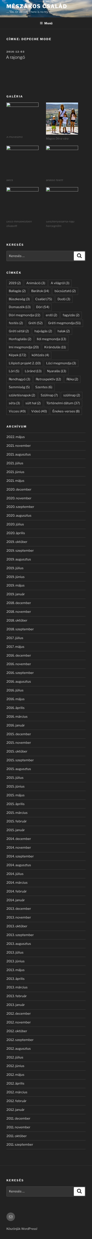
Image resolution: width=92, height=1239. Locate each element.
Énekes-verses (66, 411)
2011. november (18, 1127)
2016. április (15, 708)
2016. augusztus (18, 681)
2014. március (17, 883)
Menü (48, 23)
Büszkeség (19, 299)
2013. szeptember (20, 935)
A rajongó (15, 57)
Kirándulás (55, 347)
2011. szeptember (19, 1144)
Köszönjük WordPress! (21, 1228)
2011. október (16, 1136)
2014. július (15, 874)
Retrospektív (48, 379)
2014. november (18, 848)
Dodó (64, 299)
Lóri (14, 371)
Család (43, 299)
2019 (15, 283)
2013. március (17, 987)
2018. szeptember (20, 629)
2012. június (15, 1066)
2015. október (16, 751)
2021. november (18, 446)
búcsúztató (65, 291)
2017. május (15, 647)
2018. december (18, 603)
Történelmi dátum (63, 403)
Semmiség (19, 387)
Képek (17, 355)
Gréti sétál (19, 331)
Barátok (40, 291)
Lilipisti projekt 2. (25, 363)
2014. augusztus (18, 865)
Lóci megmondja (61, 363)
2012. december (18, 1014)
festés (16, 323)
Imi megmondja (24, 347)
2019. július (15, 568)
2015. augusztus (18, 769)
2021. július (14, 463)
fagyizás (71, 315)
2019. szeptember (20, 551)
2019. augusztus (18, 559)
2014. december (18, 839)
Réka (72, 379)
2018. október (16, 620)
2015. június (15, 786)
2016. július (15, 690)
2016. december (18, 655)
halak (64, 331)
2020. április (15, 533)
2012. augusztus (18, 1049)
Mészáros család (36, 6)
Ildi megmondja (51, 339)
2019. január (15, 594)
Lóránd (33, 371)
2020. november (18, 498)
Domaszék (20, 307)
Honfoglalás (20, 339)
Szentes (43, 387)
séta (14, 403)
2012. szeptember (20, 1040)
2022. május (15, 437)
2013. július (15, 952)
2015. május (15, 795)
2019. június (15, 577)
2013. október (16, 926)
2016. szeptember (20, 673)
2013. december (18, 909)
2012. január (15, 1110)
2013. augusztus (18, 944)
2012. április (15, 1083)
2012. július (14, 1057)
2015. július (15, 778)
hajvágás (43, 331)
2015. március (17, 813)
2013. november (18, 917)
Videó (39, 411)
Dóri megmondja (24, 315)
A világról (60, 283)
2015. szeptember (20, 760)
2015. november (18, 743)
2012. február (16, 1101)
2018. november (18, 612)
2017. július (14, 638)
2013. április (15, 979)
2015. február (16, 821)
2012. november (18, 1022)
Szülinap (49, 395)
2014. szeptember (20, 856)
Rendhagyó (19, 379)
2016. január (15, 725)
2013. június (15, 961)
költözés (40, 355)
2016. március (17, 717)
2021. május (15, 481)
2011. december (18, 1118)
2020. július (15, 524)
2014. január (15, 900)
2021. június (15, 472)
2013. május (15, 970)
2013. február (16, 996)
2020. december (18, 489)
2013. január (15, 1005)
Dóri (42, 307)
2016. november (18, 664)
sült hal (33, 403)
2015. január (15, 830)
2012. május (15, 1075)
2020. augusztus (18, 515)
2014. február (16, 891)
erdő (51, 315)
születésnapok (22, 395)
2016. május (15, 699)
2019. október (16, 542)
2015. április (15, 804)
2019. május (15, 585)
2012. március (16, 1092)
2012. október (16, 1031)
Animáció (35, 283)
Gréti (35, 323)
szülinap (71, 395)
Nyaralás (56, 371)
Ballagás (17, 291)
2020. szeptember (20, 507)
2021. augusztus (18, 454)
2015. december (18, 734)
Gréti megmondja (64, 323)
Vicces (17, 411)
